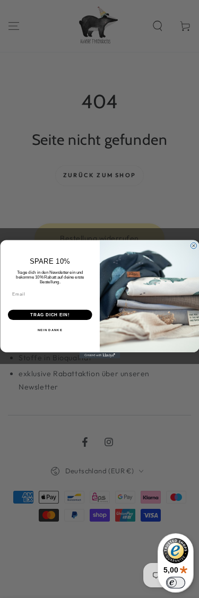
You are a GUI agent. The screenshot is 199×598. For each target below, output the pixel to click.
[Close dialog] (194, 245)
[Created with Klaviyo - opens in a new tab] (99, 355)
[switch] (175, 582)
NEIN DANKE (50, 330)
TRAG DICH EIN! (50, 315)
